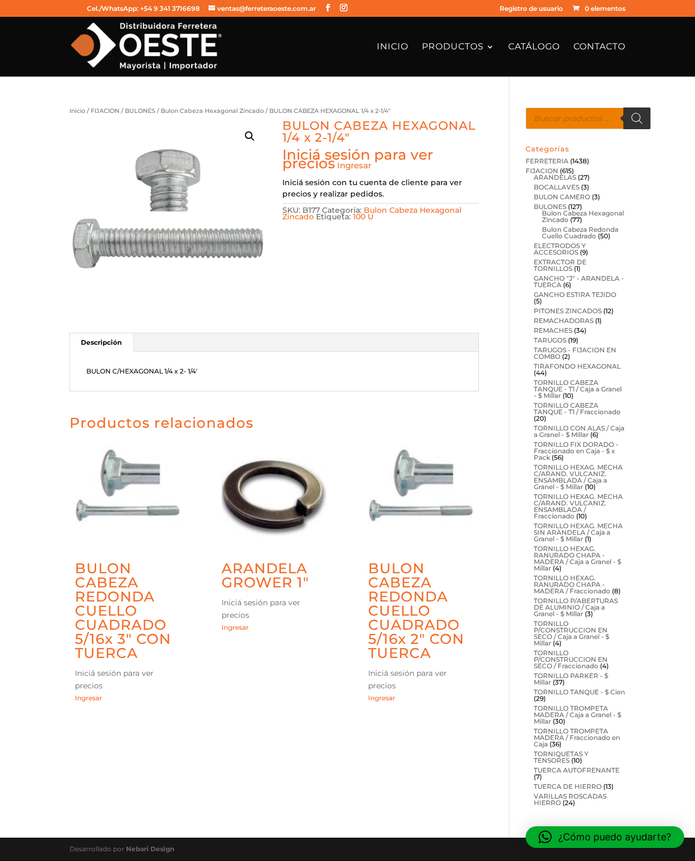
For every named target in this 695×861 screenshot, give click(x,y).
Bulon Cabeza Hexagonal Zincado (212, 111)
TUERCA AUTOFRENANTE (577, 770)
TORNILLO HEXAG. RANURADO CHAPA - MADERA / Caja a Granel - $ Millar (577, 558)
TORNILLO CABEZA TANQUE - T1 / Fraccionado (577, 408)
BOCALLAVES (556, 187)
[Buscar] (636, 118)
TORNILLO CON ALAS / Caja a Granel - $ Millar (579, 431)
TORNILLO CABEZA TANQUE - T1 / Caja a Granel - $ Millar (578, 389)
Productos (453, 47)
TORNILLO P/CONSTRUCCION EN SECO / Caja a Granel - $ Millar (571, 633)
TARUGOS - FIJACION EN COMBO (575, 353)
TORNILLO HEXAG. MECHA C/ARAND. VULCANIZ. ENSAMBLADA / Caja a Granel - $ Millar (578, 477)
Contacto (599, 47)
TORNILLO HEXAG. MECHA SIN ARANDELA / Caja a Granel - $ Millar (578, 532)
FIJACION (105, 111)
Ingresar (354, 165)
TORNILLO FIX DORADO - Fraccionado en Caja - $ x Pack (576, 450)
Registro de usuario (531, 8)
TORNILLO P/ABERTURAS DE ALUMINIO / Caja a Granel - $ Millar (576, 607)
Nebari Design (150, 849)
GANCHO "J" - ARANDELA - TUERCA (579, 281)
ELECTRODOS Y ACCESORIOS (560, 249)
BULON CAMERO (562, 197)
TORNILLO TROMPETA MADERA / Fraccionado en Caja (577, 737)
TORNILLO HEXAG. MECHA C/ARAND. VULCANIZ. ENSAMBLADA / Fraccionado (578, 506)
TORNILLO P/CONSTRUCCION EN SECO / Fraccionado (571, 659)
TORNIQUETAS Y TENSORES (561, 757)
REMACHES (553, 330)
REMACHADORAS (563, 320)
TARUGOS (550, 340)
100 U (363, 216)
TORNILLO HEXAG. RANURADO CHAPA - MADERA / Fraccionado (572, 584)
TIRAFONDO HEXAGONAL (577, 366)
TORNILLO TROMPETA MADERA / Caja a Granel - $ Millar (577, 714)
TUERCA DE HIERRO (568, 786)
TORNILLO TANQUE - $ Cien (579, 692)
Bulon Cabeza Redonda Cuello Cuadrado (580, 232)
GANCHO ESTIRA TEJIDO (575, 294)
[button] (250, 136)
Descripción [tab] (101, 342)
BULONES (140, 111)
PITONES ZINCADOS (568, 311)
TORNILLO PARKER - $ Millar (571, 679)
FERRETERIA (547, 161)
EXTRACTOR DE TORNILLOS (560, 265)
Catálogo (534, 47)
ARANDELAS (555, 177)
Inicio (392, 47)
